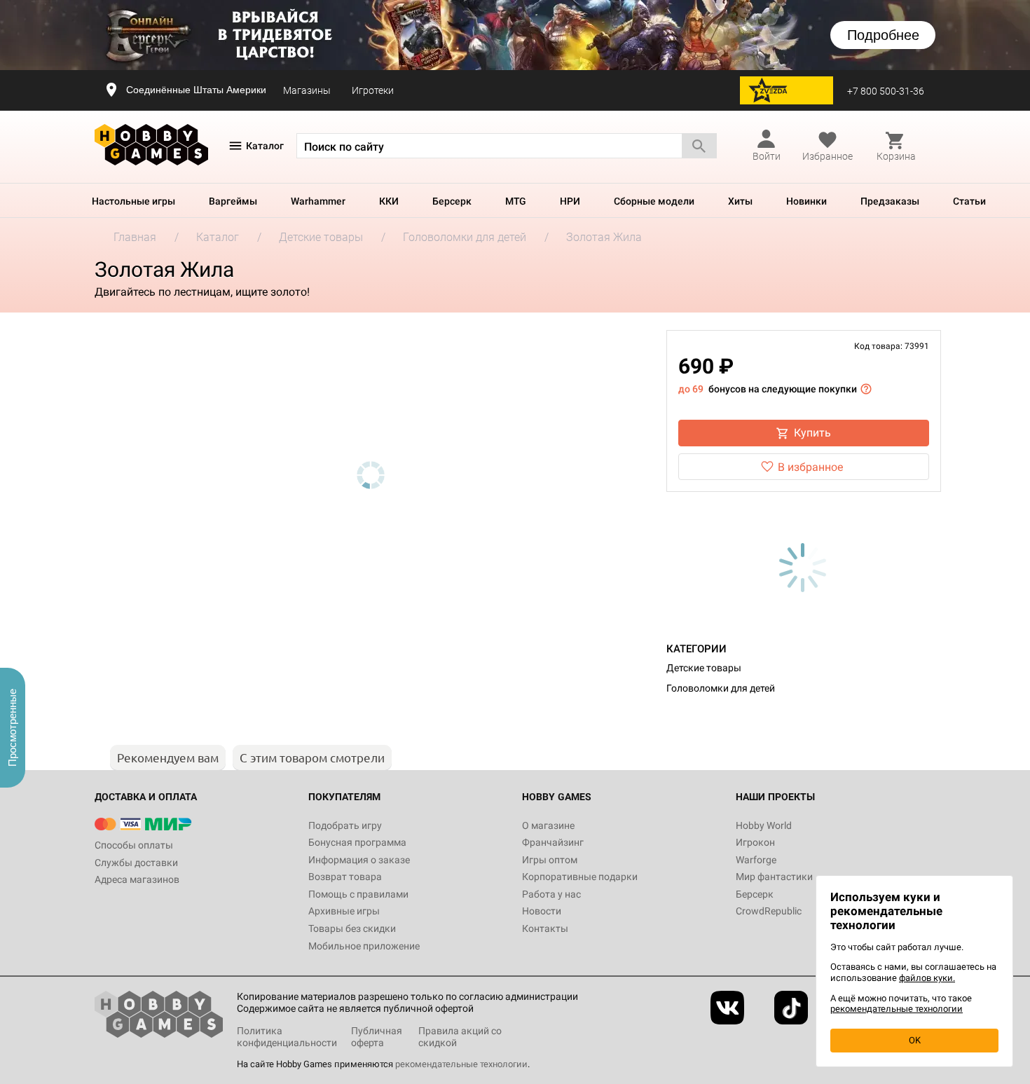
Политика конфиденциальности (287, 1036)
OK (915, 1040)
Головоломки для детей (720, 688)
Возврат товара (345, 876)
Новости (541, 911)
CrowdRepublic (769, 911)
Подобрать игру (345, 825)
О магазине (548, 825)
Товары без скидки (352, 928)
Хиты (740, 201)
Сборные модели (654, 201)
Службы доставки (136, 862)
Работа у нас (551, 894)
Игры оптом (549, 859)
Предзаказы (889, 201)
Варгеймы (233, 201)
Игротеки (373, 90)
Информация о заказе (359, 859)
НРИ (570, 201)
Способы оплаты (134, 845)
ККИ (389, 201)
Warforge (756, 859)
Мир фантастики (774, 876)
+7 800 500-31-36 (885, 91)
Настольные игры (133, 201)
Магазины (307, 90)
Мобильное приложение (364, 946)
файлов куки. (927, 978)
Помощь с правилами (358, 894)
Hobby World (764, 825)
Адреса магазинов (137, 879)
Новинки (806, 201)
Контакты (545, 928)
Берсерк (452, 201)
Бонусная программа (357, 842)
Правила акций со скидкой (460, 1036)
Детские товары (703, 667)
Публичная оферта (376, 1036)
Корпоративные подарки (580, 876)
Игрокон (755, 842)
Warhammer (318, 201)
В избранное (810, 467)
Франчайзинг (553, 842)
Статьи (969, 201)
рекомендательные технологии (461, 1064)
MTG (515, 201)
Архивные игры (344, 911)
